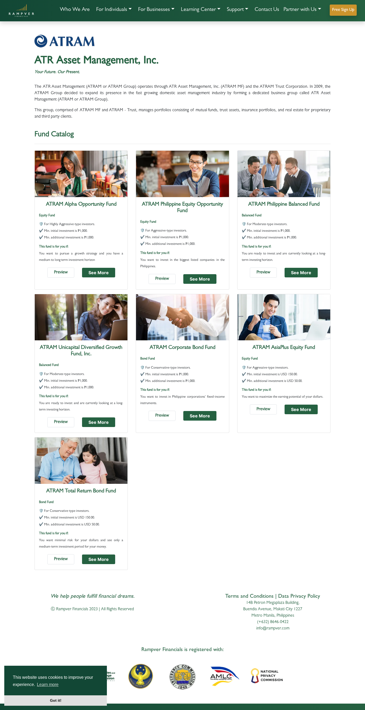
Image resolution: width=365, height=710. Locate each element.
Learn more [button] (48, 684)
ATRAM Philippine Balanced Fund (284, 204)
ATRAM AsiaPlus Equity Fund (284, 347)
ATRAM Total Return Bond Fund (81, 491)
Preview (61, 272)
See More (98, 272)
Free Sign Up (343, 10)
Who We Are (75, 10)
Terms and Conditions (249, 596)
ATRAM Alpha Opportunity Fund (81, 204)
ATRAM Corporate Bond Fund (182, 347)
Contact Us (267, 10)
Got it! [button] (55, 700)
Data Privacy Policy (299, 596)
